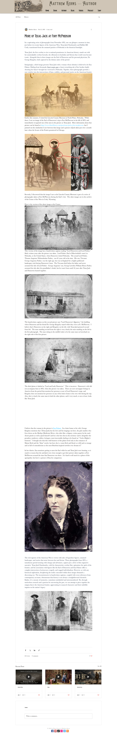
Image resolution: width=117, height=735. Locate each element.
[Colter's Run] (29, 677)
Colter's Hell (79, 687)
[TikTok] (58, 731)
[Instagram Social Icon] (61, 731)
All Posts (18, 17)
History (26, 17)
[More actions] (91, 29)
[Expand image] (36, 611)
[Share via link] (39, 650)
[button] (99, 17)
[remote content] (58, 413)
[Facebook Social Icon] (52, 731)
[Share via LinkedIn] (34, 650)
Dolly (49, 687)
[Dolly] (58, 677)
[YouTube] (55, 731)
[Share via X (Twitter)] (30, 650)
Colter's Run (20, 687)
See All (99, 666)
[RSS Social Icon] (67, 731)
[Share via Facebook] (25, 650)
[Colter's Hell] (88, 677)
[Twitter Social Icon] (64, 731)
